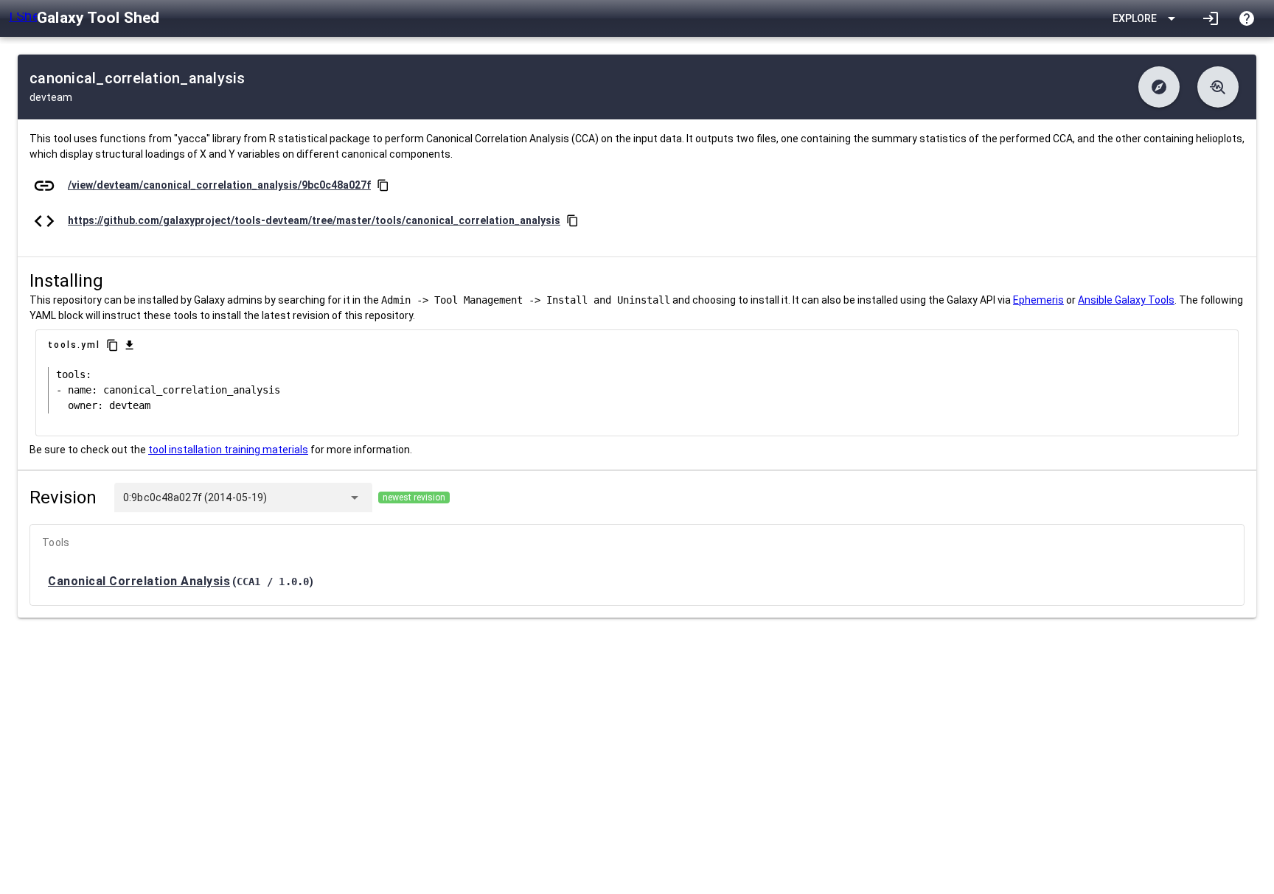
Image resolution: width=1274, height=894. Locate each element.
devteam (50, 97)
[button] (1159, 87)
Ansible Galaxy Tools (1126, 300)
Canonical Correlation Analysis (139, 581)
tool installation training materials (228, 449)
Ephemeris (1038, 300)
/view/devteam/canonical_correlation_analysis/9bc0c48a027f (219, 185)
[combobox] (304, 497)
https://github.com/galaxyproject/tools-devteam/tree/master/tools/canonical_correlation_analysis (314, 220)
